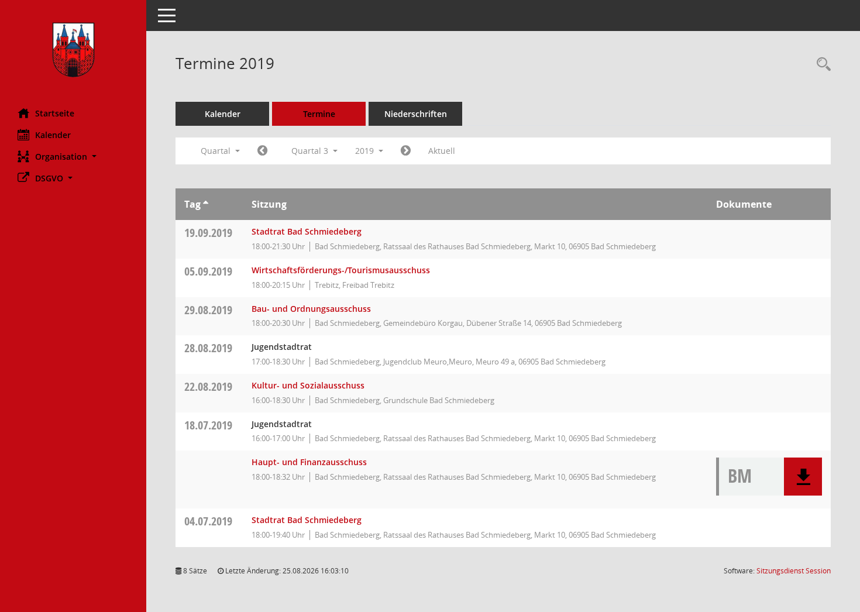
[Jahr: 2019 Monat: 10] (405, 150)
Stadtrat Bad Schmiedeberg (307, 231)
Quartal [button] (217, 150)
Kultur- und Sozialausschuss (308, 385)
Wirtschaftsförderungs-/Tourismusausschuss (341, 270)
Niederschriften (415, 113)
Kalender (53, 134)
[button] (73, 156)
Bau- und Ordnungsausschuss (311, 308)
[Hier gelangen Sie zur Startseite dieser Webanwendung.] (73, 49)
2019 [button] (365, 150)
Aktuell (441, 150)
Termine (319, 113)
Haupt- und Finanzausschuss (309, 461)
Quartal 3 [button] (311, 150)
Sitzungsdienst (793, 571)
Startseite (54, 113)
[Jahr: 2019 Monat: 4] (262, 150)
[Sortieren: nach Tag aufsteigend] (205, 204)
